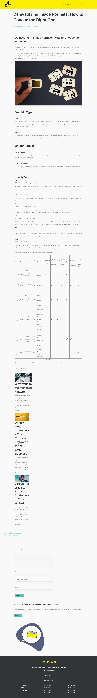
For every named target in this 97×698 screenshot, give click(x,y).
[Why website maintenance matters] (23, 377)
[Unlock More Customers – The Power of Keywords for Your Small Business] (22, 416)
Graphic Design (31, 26)
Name (16, 571)
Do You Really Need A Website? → (11, 535)
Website (17, 587)
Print (37, 26)
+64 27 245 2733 (48, 680)
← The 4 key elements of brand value (12, 533)
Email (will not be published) (22, 579)
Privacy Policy (46, 696)
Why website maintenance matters (23, 387)
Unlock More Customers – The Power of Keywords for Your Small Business (22, 438)
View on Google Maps (48, 678)
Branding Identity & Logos (20, 26)
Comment (17, 552)
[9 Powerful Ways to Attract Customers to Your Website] (22, 478)
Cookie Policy (51, 696)
